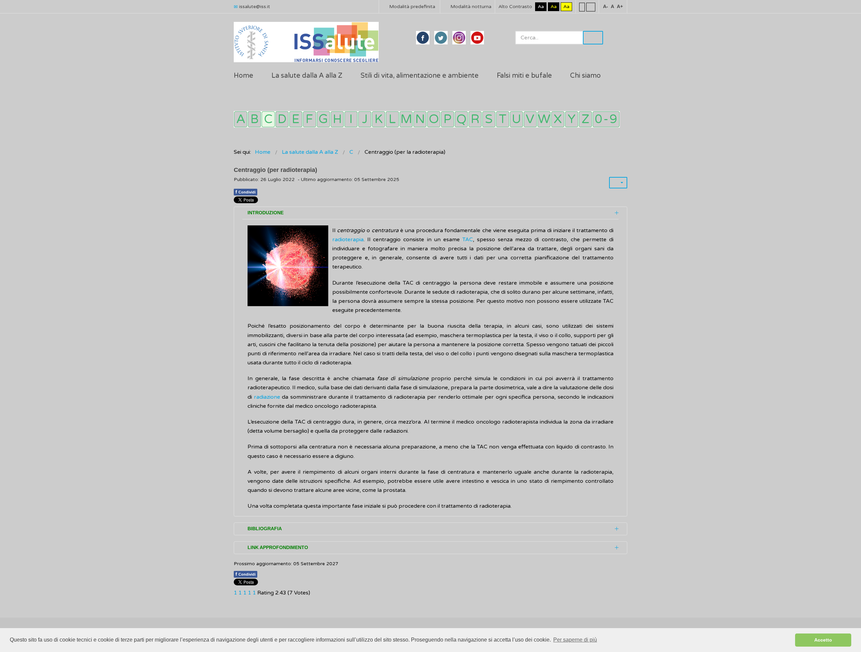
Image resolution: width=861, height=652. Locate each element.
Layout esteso (590, 6)
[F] (309, 119)
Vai (593, 37)
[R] (475, 119)
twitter (441, 37)
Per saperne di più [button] (575, 640)
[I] (351, 119)
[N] (420, 119)
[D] (282, 119)
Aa (541, 6)
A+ (620, 6)
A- (605, 6)
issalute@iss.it (254, 6)
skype (477, 37)
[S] (489, 119)
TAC (467, 239)
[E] (296, 119)
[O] (434, 119)
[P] (447, 119)
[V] (530, 119)
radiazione (267, 397)
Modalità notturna (470, 6)
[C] (268, 119)
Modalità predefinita (411, 6)
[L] (392, 119)
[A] (241, 119)
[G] (323, 119)
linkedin (459, 37)
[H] (337, 119)
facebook (422, 37)
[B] (254, 119)
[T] (503, 119)
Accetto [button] (823, 640)
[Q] (461, 119)
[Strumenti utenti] (618, 182)
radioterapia (348, 239)
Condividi (245, 191)
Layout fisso (582, 6)
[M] (406, 119)
